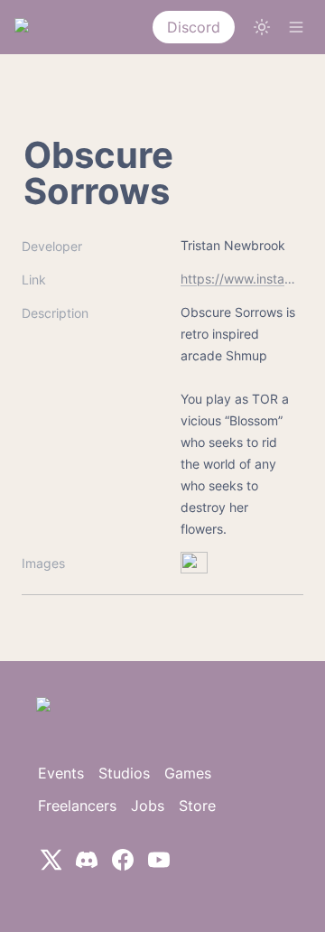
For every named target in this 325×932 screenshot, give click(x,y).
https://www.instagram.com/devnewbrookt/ (238, 278)
